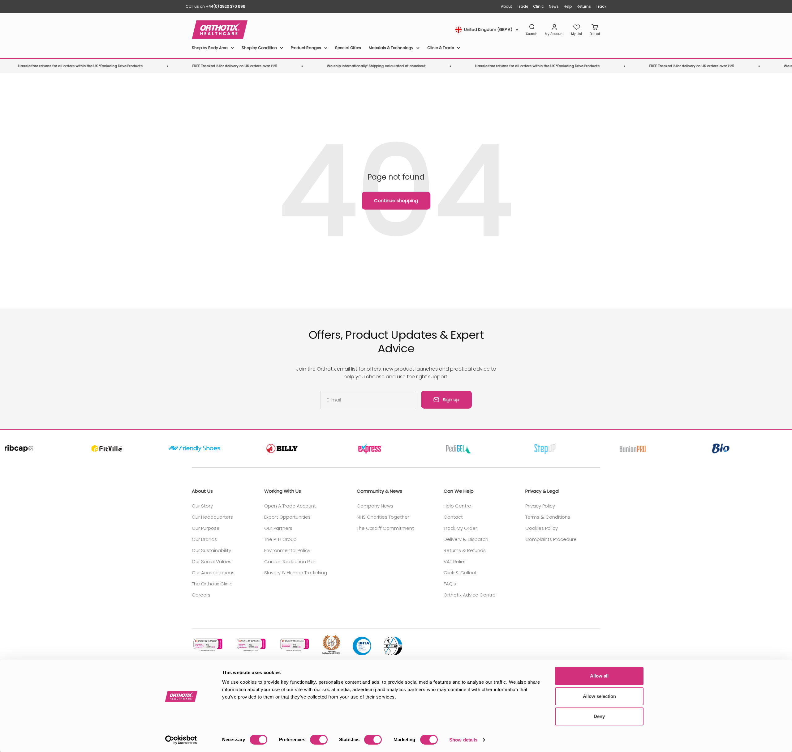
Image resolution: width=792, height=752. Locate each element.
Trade (522, 6)
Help (568, 6)
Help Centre (457, 506)
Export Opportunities (287, 517)
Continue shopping (396, 200)
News (554, 6)
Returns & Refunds (465, 550)
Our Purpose (206, 528)
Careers (201, 595)
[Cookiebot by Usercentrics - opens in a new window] (181, 740)
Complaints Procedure (551, 539)
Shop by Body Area (210, 47)
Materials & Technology (391, 47)
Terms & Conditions (547, 517)
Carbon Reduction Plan (290, 561)
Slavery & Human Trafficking (295, 572)
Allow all (599, 675)
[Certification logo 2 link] (250, 645)
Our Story (202, 506)
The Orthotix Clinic (212, 583)
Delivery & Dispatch (466, 539)
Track (601, 6)
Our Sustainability (211, 550)
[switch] (319, 740)
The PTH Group (280, 539)
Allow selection (599, 696)
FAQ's (450, 583)
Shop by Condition (259, 47)
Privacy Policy (540, 506)
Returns (584, 6)
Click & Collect (460, 572)
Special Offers (348, 47)
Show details (463, 739)
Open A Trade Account (290, 506)
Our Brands (204, 539)
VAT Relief (455, 561)
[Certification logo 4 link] (331, 645)
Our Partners (278, 528)
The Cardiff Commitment (385, 528)
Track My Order (460, 528)
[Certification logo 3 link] (293, 645)
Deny (599, 716)
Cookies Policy (541, 528)
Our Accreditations (213, 572)
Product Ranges (306, 47)
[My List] (576, 29)
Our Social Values (211, 561)
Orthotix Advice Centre (470, 595)
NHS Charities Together (383, 517)
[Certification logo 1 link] (207, 645)
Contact (453, 517)
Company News (375, 506)
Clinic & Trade (440, 47)
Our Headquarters (212, 517)
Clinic (538, 6)
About (506, 6)
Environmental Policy (287, 550)
